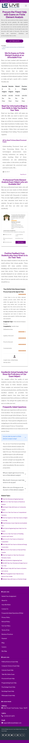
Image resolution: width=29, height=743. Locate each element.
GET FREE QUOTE (14, 41)
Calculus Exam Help (7, 670)
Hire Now (20, 242)
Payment (4, 638)
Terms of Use (5, 630)
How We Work (6, 604)
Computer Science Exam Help (10, 666)
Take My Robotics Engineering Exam (12, 560)
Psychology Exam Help (8, 687)
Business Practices (7, 634)
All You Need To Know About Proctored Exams (14, 141)
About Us (4, 600)
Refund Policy (6, 621)
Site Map (4, 651)
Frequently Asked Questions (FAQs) (12, 613)
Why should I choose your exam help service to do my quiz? (13, 481)
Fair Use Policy (6, 626)
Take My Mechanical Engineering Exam (12, 499)
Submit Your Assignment (9, 596)
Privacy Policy (6, 617)
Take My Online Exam (8, 674)
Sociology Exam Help (8, 691)
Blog (3, 643)
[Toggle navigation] (26, 5)
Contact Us (5, 609)
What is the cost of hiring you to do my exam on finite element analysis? (13, 489)
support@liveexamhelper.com (12, 723)
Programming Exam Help (9, 683)
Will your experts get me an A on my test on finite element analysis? (13, 474)
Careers (4, 647)
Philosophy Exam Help (8, 695)
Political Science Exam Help (10, 661)
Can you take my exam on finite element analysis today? (12, 438)
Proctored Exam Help (8, 678)
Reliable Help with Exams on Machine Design (14, 579)
